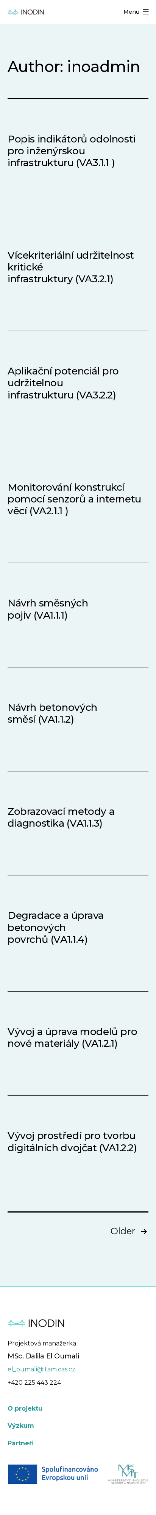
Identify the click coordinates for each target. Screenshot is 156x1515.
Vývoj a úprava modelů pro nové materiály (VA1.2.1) (72, 1037)
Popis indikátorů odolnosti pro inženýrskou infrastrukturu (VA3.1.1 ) (72, 151)
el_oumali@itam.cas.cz (41, 1369)
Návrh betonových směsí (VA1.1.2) (52, 713)
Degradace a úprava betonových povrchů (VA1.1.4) (56, 927)
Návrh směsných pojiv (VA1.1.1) (48, 609)
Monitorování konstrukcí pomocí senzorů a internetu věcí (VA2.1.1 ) (74, 499)
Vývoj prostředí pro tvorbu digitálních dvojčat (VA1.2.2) (72, 1141)
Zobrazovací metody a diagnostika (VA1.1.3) (61, 817)
